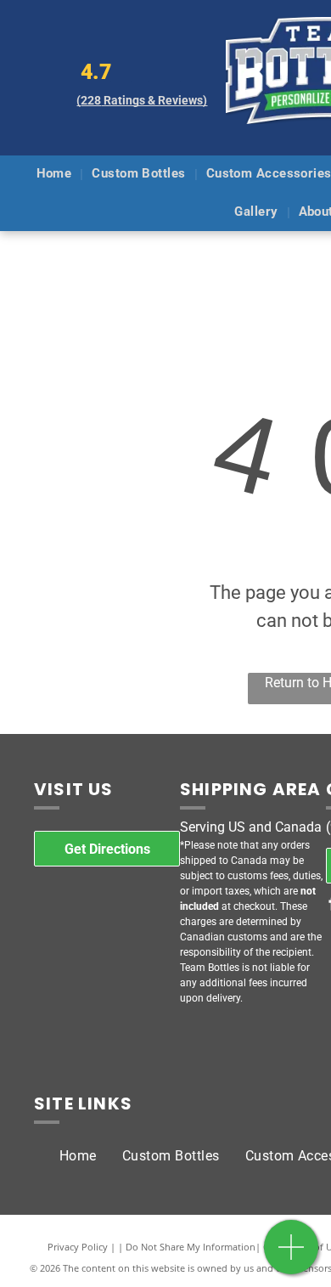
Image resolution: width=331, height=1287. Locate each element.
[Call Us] (291, 1256)
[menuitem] (56, 174)
